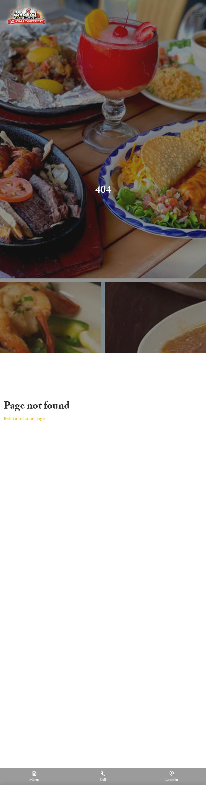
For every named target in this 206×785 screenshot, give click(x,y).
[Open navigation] (199, 15)
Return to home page (24, 418)
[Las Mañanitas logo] (26, 15)
